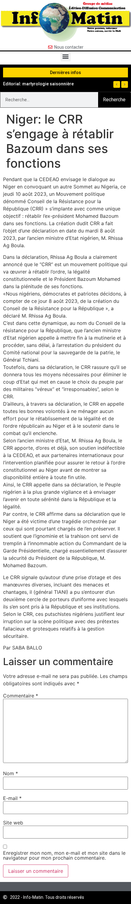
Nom (10, 773)
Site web (13, 822)
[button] (66, 56)
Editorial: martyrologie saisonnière (38, 83)
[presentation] (116, 84)
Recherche (114, 99)
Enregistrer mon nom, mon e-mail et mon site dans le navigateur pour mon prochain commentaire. (64, 855)
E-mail (12, 798)
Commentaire (20, 695)
